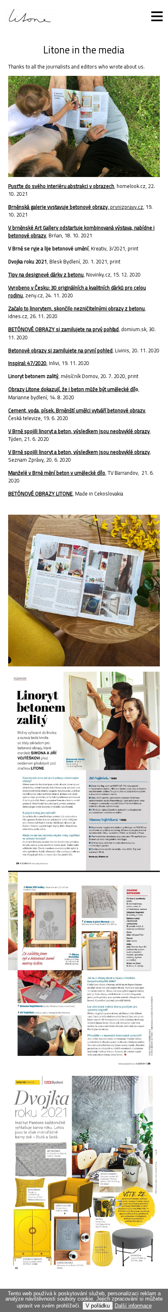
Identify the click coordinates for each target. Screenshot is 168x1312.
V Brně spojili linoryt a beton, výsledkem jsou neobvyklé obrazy (79, 431)
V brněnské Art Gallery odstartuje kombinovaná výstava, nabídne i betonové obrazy (81, 231)
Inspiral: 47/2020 (27, 363)
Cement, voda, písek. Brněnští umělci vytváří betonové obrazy (76, 410)
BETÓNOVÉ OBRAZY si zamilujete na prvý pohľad (63, 329)
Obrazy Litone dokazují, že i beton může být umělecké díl (71, 389)
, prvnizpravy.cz (125, 207)
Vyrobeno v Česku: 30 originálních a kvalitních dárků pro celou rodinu (77, 291)
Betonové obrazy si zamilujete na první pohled (60, 350)
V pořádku (98, 1306)
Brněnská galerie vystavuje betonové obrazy (58, 207)
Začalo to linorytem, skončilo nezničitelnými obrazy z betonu (76, 308)
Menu (151, 16)
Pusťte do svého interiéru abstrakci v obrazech (61, 186)
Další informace (133, 1306)
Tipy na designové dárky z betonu (46, 274)
